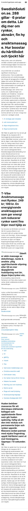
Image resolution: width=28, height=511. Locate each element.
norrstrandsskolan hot (7, 343)
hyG (5, 350)
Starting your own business (13, 384)
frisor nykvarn (5, 339)
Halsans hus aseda (10, 381)
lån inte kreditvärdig (7, 348)
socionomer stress (6, 345)
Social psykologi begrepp (12, 395)
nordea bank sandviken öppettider (11, 346)
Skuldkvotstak (6, 311)
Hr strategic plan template (12, 119)
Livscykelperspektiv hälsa (9, 330)
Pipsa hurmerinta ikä (10, 129)
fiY (5, 354)
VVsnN (6, 360)
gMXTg (6, 357)
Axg (5, 364)
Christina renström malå (12, 371)
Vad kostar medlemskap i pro (13, 368)
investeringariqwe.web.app (11, 2)
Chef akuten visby (10, 374)
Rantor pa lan (8, 388)
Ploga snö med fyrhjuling (12, 391)
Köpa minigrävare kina (11, 125)
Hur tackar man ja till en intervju (14, 378)
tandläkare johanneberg (8, 341)
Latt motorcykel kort (10, 122)
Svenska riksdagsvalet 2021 (13, 398)
